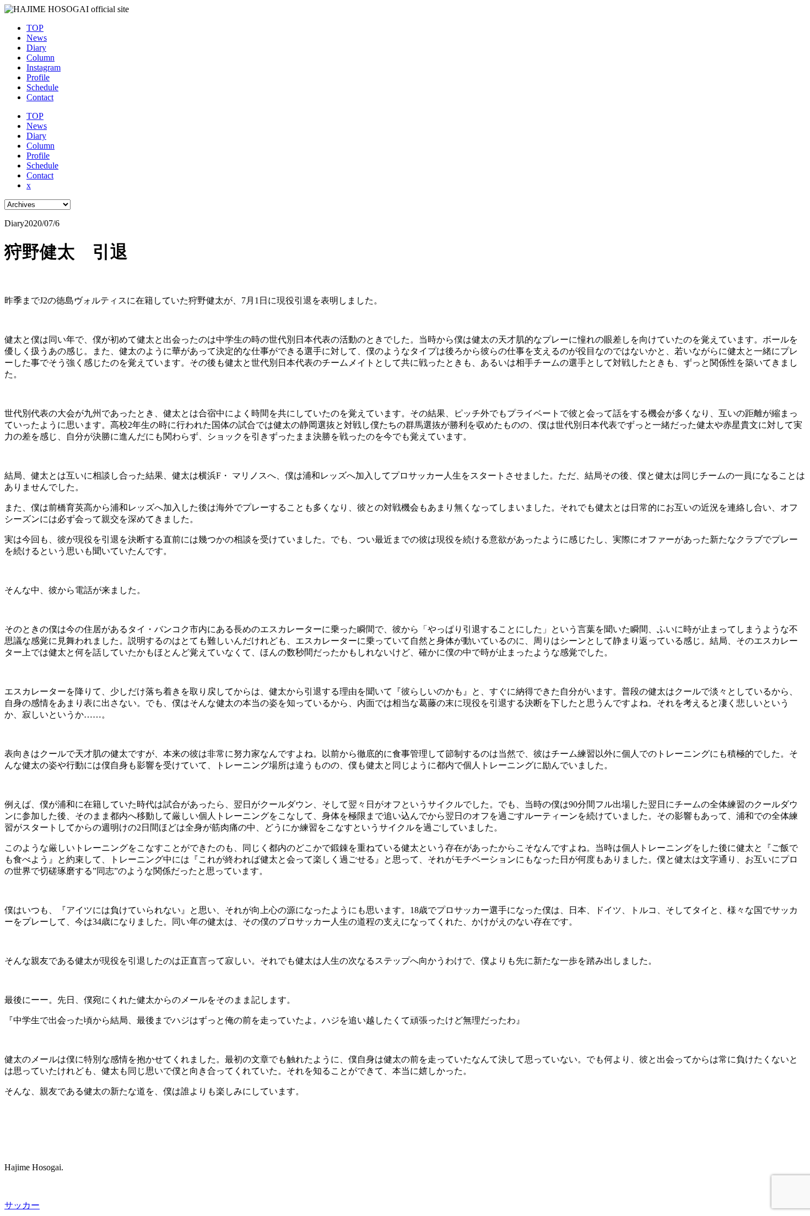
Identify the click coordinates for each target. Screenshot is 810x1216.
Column (40, 57)
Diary (36, 47)
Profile (38, 77)
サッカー (22, 1205)
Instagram (43, 67)
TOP (35, 27)
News (36, 37)
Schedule (42, 87)
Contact (39, 97)
